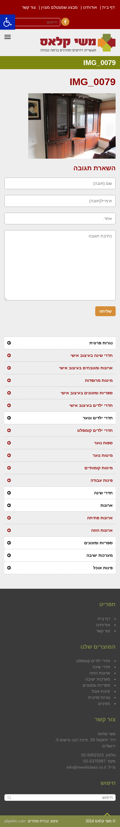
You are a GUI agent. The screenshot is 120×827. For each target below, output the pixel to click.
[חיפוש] (9, 797)
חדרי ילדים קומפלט (95, 430)
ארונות (106, 505)
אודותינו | (89, 7)
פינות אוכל (103, 567)
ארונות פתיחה (100, 517)
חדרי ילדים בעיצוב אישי (91, 405)
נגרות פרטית (101, 343)
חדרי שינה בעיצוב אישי (91, 355)
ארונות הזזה (102, 530)
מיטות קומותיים (98, 468)
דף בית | (107, 7)
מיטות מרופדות (99, 380)
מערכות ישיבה (100, 555)
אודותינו (103, 624)
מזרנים (104, 703)
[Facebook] (65, 22)
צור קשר (29, 7)
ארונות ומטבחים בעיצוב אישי (86, 368)
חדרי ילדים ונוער (98, 418)
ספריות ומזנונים (98, 542)
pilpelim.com (15, 821)
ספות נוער (103, 443)
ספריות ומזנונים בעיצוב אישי (87, 393)
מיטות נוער (103, 455)
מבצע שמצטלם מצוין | (58, 7)
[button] (7, 22)
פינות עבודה (102, 480)
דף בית (104, 618)
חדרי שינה (103, 493)
